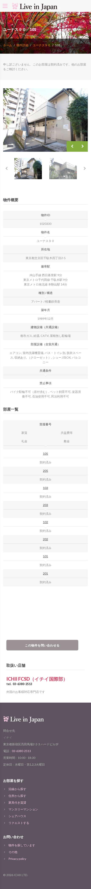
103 (45, 488)
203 (45, 505)
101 (45, 556)
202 (45, 539)
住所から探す (17, 796)
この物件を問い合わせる (42, 645)
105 (45, 453)
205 (45, 470)
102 (45, 522)
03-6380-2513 (22, 684)
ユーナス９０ (42, 45)
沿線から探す (17, 789)
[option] (45, 120)
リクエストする (18, 823)
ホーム (7, 45)
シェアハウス (17, 816)
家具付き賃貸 (17, 802)
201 (45, 573)
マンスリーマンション (23, 809)
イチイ (7, 737)
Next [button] (82, 146)
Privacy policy (17, 858)
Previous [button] (72, 146)
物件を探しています (21, 845)
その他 (12, 852)
